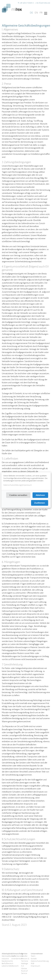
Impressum (27, 485)
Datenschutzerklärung (12, 485)
